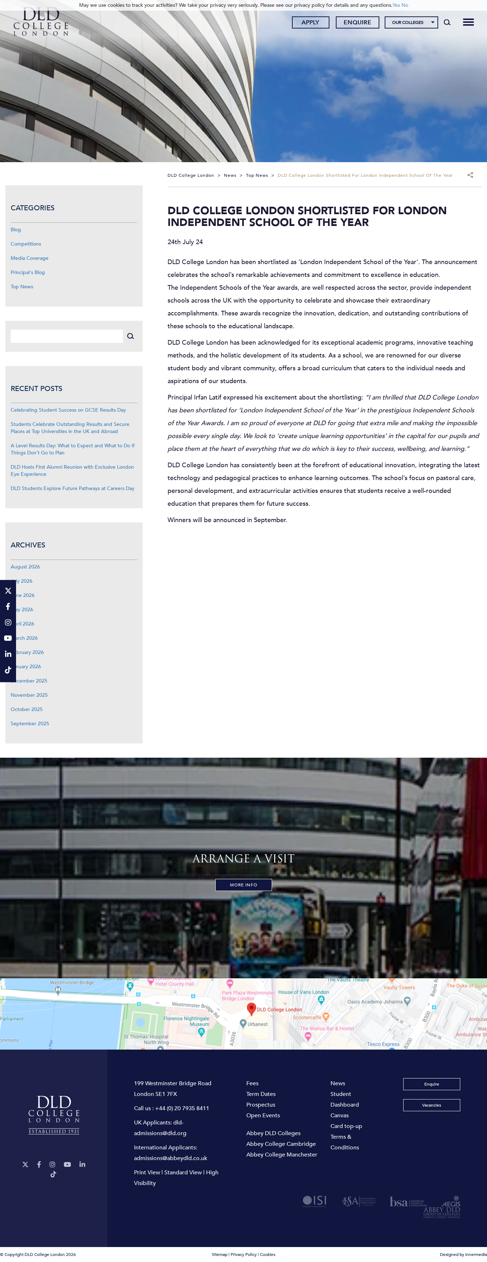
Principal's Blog (28, 272)
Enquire (357, 22)
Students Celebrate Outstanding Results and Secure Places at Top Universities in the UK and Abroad (70, 428)
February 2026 (27, 652)
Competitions (26, 244)
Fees (252, 1083)
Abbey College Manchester (281, 1155)
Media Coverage (29, 258)
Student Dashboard (344, 1099)
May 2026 (22, 609)
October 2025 (27, 709)
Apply (310, 22)
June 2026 (23, 595)
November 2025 (29, 695)
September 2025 (30, 723)
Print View (147, 1172)
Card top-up (346, 1126)
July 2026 (21, 581)
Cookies (267, 1254)
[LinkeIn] (82, 1164)
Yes (396, 5)
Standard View (183, 1172)
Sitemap (219, 1254)
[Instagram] (52, 1164)
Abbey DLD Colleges (273, 1133)
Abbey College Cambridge (281, 1144)
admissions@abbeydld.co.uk (170, 1158)
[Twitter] (25, 1164)
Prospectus (260, 1105)
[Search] (447, 22)
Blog (16, 229)
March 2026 (24, 638)
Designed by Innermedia (463, 1254)
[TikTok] (53, 1174)
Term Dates (261, 1094)
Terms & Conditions (344, 1142)
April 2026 (22, 623)
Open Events (263, 1115)
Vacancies (431, 1105)
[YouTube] (67, 1164)
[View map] (243, 1014)
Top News (22, 286)
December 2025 (29, 681)
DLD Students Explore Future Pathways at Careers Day (72, 488)
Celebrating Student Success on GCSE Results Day (68, 410)
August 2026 (25, 566)
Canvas (339, 1115)
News (337, 1083)
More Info (243, 885)
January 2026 (26, 666)
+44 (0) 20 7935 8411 (182, 1108)
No (404, 5)
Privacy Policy (244, 1254)
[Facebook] (39, 1164)
